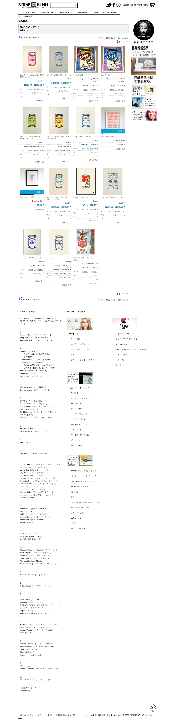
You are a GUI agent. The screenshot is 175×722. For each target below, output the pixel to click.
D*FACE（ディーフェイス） (31, 401)
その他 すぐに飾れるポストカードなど (39, 368)
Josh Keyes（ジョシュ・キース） (33, 489)
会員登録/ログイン (129, 5)
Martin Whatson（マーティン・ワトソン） (37, 555)
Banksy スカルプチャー (33, 362)
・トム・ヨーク (75, 430)
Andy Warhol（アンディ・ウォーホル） (36, 337)
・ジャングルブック (77, 513)
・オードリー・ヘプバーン (80, 349)
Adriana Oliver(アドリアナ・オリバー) (35, 335)
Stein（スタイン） (27, 652)
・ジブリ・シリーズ (77, 528)
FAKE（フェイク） (27, 442)
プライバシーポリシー (46, 715)
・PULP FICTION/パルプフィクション (84, 502)
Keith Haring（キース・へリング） (34, 514)
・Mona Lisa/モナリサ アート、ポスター (130, 349)
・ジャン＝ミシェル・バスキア (81, 360)
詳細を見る (39, 100)
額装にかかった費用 (108, 137)
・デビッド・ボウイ (77, 419)
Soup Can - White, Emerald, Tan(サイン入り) (57, 198)
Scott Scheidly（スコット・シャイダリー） (37, 647)
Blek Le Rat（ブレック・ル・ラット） (35, 376)
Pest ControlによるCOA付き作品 (37, 354)
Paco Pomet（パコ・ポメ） (31, 600)
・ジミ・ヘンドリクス (78, 424)
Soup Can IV (105, 75)
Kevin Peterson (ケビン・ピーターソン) (36, 517)
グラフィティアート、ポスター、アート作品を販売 (33, 5)
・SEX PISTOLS (76, 404)
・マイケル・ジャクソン (79, 398)
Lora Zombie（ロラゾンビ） (31, 533)
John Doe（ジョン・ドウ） (31, 487)
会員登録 (22, 715)
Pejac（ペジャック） (28, 611)
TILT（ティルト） (27, 666)
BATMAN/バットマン (79, 487)
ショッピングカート (153, 5)
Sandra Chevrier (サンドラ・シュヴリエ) (36, 644)
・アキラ (72, 523)
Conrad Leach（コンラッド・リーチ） (35, 390)
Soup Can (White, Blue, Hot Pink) (59, 75)
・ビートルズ (74, 440)
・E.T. (71, 497)
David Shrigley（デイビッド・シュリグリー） (38, 412)
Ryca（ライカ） (26, 633)
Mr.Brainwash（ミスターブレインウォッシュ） (39, 564)
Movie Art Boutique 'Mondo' (31, 561)
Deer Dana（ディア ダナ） (31, 409)
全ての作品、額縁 (47, 12)
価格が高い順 (123, 38)
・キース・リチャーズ (78, 414)
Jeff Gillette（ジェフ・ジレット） (33, 475)
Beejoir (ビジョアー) (28, 373)
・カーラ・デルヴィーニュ (80, 344)
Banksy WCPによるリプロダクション (39, 365)
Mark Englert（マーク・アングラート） (36, 553)
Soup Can (50, 258)
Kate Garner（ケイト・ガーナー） (34, 509)
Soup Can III (78, 75)
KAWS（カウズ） (27, 511)
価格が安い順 (110, 38)
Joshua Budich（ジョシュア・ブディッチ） (37, 492)
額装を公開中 (83, 12)
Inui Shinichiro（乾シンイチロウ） (34, 453)
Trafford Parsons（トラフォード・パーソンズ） (39, 669)
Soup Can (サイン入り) (82, 137)
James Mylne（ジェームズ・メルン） (35, 467)
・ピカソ (72, 355)
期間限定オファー (66, 12)
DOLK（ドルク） (27, 415)
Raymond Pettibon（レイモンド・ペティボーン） (40, 624)
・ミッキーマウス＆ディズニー (126, 339)
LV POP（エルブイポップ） (31, 539)
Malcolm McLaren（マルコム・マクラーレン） (39, 550)
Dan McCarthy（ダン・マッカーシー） (36, 404)
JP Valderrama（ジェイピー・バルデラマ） (37, 495)
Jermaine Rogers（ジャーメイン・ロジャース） (39, 481)
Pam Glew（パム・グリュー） (32, 602)
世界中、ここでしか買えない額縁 (105, 12)
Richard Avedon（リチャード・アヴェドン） (38, 630)
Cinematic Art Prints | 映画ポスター (34, 387)
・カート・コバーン (77, 409)
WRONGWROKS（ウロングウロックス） (37, 680)
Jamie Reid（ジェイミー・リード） (34, 470)
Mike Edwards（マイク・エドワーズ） (35, 558)
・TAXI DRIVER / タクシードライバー (84, 471)
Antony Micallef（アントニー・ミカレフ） (37, 340)
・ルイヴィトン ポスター (124, 334)
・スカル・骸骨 (120, 355)
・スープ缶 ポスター (122, 344)
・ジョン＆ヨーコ (76, 445)
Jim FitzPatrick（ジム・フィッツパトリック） (38, 484)
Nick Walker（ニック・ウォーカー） (34, 575)
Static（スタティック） (29, 649)
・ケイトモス (74, 339)
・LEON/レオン (75, 518)
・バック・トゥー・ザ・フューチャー (84, 476)
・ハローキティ (120, 360)
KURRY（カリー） (27, 522)
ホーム (20, 16)
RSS (118, 5)
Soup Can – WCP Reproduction (31, 258)
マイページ (32, 715)
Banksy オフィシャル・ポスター (37, 360)
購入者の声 (28, 357)
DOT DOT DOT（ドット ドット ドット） (36, 418)
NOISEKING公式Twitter (109, 5)
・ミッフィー (119, 365)
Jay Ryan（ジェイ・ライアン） (33, 473)
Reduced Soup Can (80, 197)
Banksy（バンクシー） (29, 351)
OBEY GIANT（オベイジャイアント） (35, 586)
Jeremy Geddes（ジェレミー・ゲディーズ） (38, 478)
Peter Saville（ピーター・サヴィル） (35, 613)
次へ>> (125, 42)
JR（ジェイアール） (28, 497)
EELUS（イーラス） (28, 429)
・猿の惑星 (73, 492)
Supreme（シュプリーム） (31, 655)
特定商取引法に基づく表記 (66, 715)
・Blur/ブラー (74, 393)
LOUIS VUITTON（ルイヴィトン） (34, 536)
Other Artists (25, 691)
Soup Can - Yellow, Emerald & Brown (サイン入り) (31, 138)
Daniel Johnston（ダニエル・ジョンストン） (38, 406)
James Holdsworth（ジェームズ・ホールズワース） (41, 464)
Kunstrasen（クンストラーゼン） (33, 520)
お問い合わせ (144, 5)
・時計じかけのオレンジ (79, 507)
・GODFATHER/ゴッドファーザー (83, 481)
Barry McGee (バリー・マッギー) (33, 371)
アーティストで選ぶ (28, 12)
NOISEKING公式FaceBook (114, 5)
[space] (92, 5)
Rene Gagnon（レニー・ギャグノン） (35, 627)
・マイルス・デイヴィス (79, 435)
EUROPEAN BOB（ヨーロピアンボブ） (36, 431)
